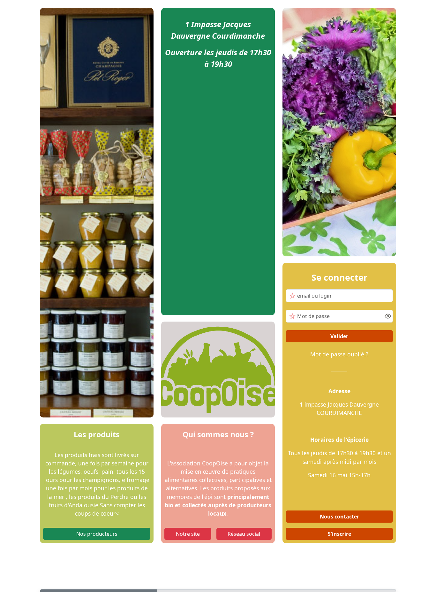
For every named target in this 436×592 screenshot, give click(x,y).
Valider (339, 336)
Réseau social (244, 533)
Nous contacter (339, 516)
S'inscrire (339, 533)
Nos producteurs (96, 533)
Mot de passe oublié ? (339, 354)
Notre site (188, 533)
